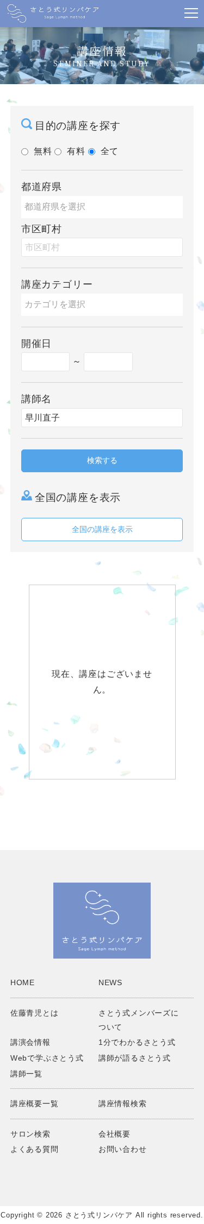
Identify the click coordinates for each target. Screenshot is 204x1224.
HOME (22, 982)
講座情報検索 (122, 1103)
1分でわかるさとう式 (137, 1042)
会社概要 (114, 1134)
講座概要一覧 (34, 1103)
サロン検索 (30, 1134)
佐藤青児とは (34, 1013)
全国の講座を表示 (102, 529)
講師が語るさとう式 (134, 1058)
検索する (102, 460)
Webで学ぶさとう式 (47, 1058)
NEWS (110, 982)
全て (110, 151)
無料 (43, 151)
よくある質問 (34, 1149)
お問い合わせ (122, 1149)
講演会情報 (30, 1042)
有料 (76, 151)
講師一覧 (26, 1073)
